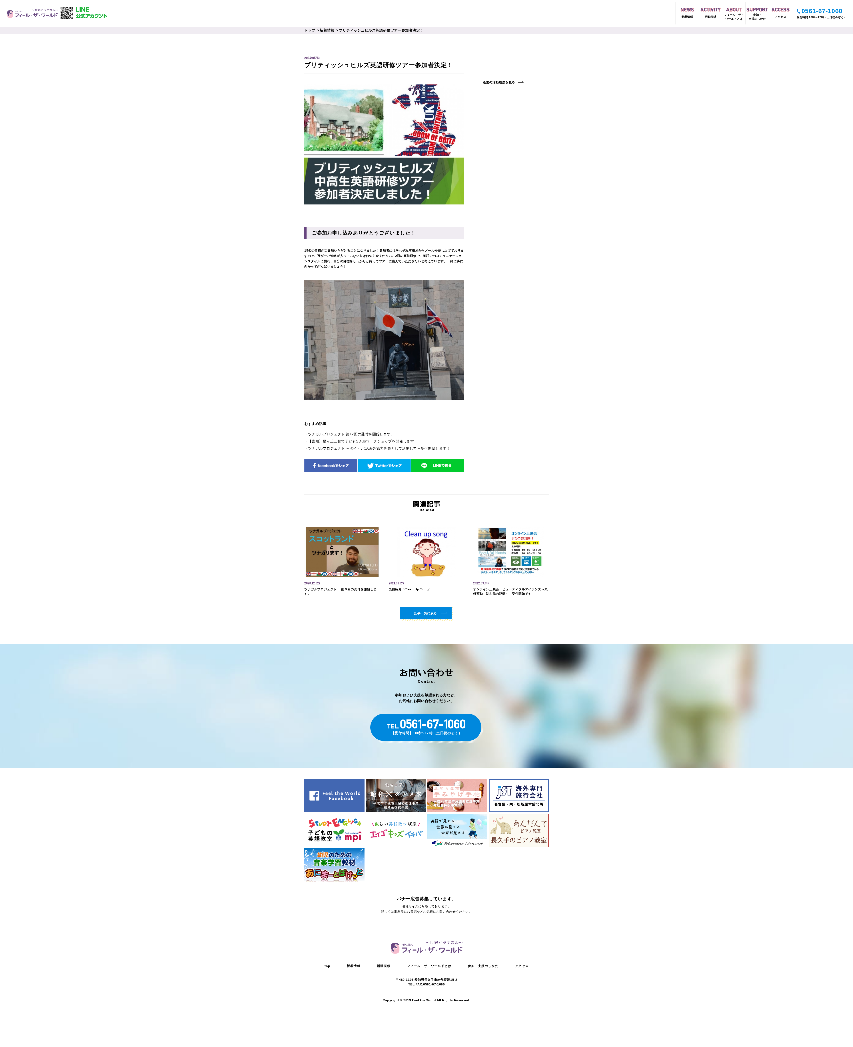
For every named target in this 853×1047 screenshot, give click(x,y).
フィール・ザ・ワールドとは (429, 966)
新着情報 (327, 30)
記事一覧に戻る (425, 613)
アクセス (522, 966)
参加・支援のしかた (483, 966)
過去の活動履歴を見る (499, 82)
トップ (309, 30)
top (328, 966)
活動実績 (384, 966)
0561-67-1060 (822, 11)
